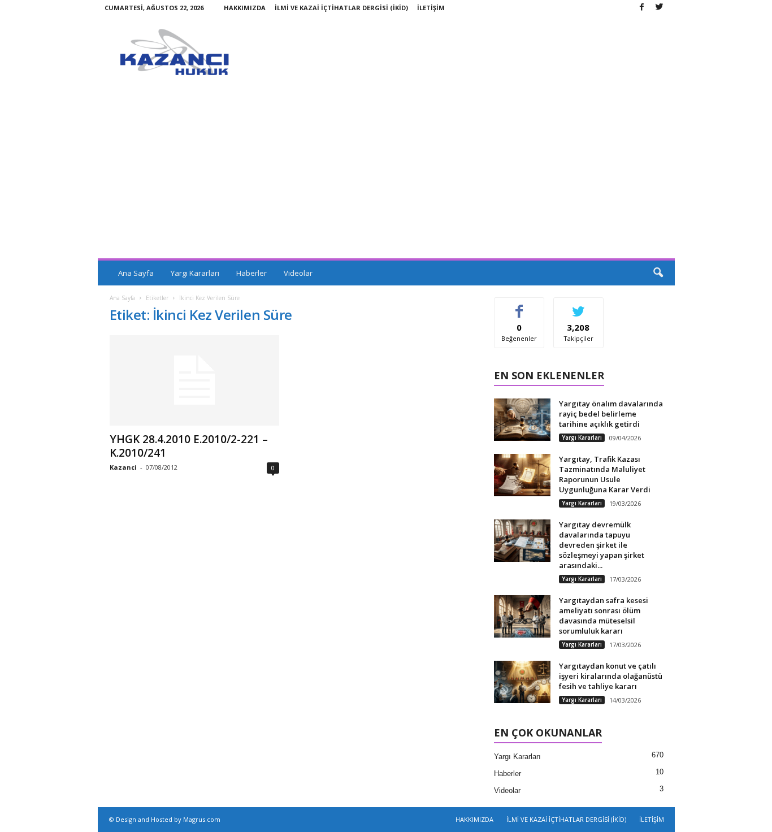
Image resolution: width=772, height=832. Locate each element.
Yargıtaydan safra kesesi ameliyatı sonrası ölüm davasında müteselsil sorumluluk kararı (603, 615)
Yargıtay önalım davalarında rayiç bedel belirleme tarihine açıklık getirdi (611, 413)
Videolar (298, 273)
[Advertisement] (386, 173)
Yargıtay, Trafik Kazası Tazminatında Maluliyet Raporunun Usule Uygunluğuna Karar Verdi (604, 474)
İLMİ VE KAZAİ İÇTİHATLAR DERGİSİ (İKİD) (341, 7)
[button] (657, 273)
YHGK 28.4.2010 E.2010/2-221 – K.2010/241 (189, 446)
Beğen (519, 306)
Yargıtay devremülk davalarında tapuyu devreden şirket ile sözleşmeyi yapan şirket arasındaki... (601, 544)
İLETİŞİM (431, 7)
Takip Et (578, 306)
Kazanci (123, 467)
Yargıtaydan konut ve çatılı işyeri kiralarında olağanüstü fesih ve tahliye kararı (610, 676)
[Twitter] (659, 7)
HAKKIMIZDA (245, 7)
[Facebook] (642, 7)
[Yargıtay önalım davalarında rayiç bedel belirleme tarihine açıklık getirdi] (522, 419)
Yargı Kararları (195, 273)
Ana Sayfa (136, 273)
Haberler (251, 273)
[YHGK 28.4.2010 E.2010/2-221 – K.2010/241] (194, 380)
